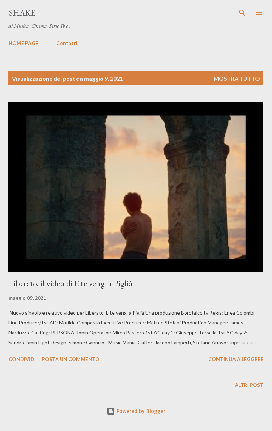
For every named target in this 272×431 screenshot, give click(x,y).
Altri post (249, 385)
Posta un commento (71, 359)
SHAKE (21, 12)
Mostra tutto (237, 78)
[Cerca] (242, 12)
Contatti (67, 43)
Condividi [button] (22, 359)
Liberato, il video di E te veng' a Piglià (70, 283)
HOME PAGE (23, 43)
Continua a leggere (236, 359)
